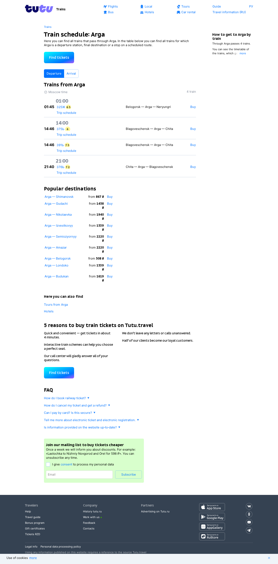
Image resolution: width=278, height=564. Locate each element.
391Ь (60, 145)
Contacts (88, 528)
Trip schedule (66, 113)
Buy (110, 197)
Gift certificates (35, 528)
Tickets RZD (32, 534)
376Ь (60, 167)
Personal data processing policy (60, 546)
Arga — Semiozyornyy (61, 236)
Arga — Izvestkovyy (59, 225)
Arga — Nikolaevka (58, 214)
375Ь (60, 129)
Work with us (91, 517)
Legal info (31, 546)
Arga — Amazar (56, 247)
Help (28, 511)
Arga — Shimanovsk (59, 197)
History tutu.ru (92, 511)
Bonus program (34, 522)
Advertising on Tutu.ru (155, 511)
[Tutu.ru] (39, 9)
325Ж (61, 107)
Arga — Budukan (57, 276)
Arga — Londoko (56, 265)
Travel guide (32, 517)
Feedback (89, 522)
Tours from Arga (56, 304)
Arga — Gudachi (56, 203)
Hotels (49, 311)
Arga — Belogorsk (58, 258)
